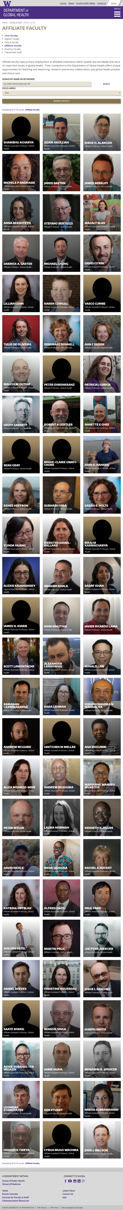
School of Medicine (11, 1184)
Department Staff (12, 52)
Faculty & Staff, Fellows (85, 3)
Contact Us (101, 3)
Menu (117, 8)
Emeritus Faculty (12, 49)
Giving (113, 3)
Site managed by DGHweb (72, 1208)
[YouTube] (70, 1181)
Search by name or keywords (18, 79)
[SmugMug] (83, 1181)
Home (5, 22)
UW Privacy (42, 1208)
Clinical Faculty (11, 42)
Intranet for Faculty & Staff (15, 1197)
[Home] (16, 12)
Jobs (65, 1197)
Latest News (69, 1190)
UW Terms (54, 1208)
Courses (63, 3)
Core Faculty (11, 35)
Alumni (71, 3)
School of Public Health (13, 1181)
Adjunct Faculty (11, 38)
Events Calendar (10, 1194)
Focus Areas (9, 88)
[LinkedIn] (79, 1181)
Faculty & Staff (16, 22)
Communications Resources (15, 1200)
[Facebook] (65, 1181)
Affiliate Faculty (13, 45)
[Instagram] (75, 1181)
